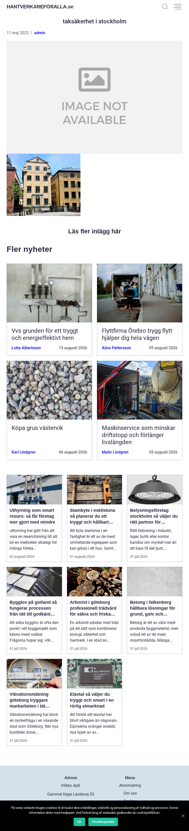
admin (39, 32)
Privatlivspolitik (103, 822)
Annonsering (130, 785)
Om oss (130, 793)
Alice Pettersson (116, 348)
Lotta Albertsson (26, 348)
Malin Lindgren (115, 452)
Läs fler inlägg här (94, 231)
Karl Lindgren (23, 452)
